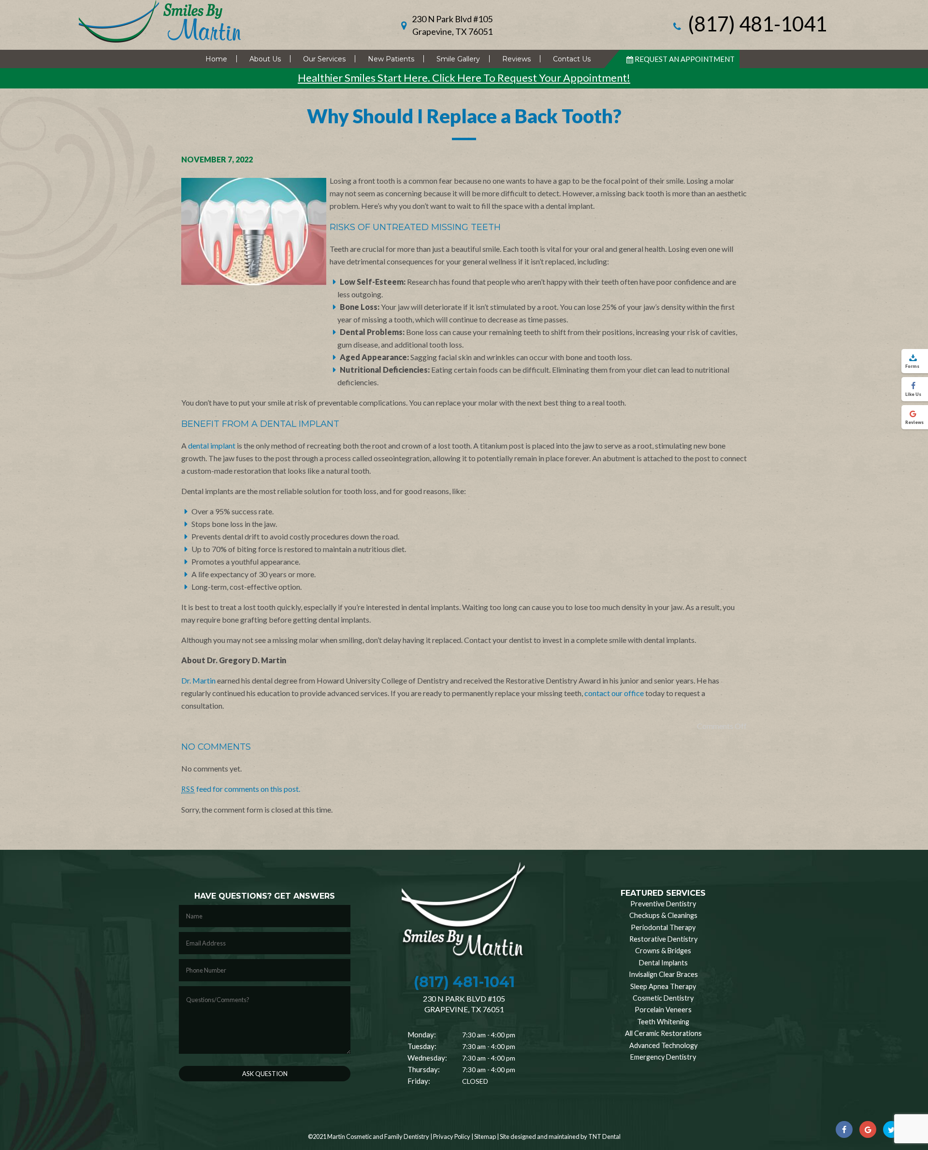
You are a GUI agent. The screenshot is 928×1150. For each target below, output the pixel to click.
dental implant (211, 445)
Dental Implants (663, 963)
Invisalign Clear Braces (663, 974)
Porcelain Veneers (663, 1009)
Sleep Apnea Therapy (663, 986)
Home (216, 59)
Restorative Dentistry (663, 939)
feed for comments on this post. (240, 788)
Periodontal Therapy (663, 927)
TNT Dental (604, 1136)
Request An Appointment (685, 59)
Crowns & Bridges (663, 950)
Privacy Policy (451, 1136)
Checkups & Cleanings (663, 915)
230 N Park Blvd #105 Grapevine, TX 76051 (452, 25)
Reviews (516, 59)
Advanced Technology (663, 1045)
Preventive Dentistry (663, 904)
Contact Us (572, 59)
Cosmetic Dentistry (663, 998)
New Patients (391, 59)
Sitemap (485, 1136)
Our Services (324, 59)
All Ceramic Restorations (663, 1033)
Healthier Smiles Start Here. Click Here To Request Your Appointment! (464, 77)
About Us (265, 59)
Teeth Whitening (663, 1022)
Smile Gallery (458, 59)
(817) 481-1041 (755, 24)
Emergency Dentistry (663, 1057)
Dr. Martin (198, 680)
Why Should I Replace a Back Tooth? (464, 116)
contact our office (614, 693)
